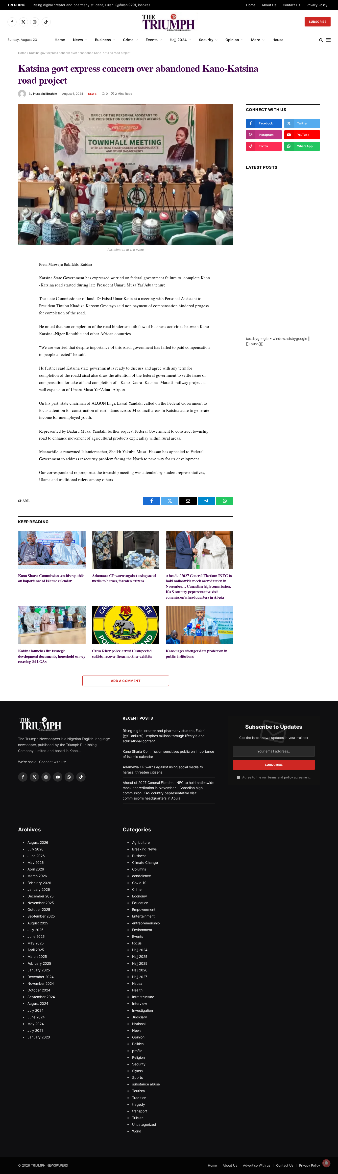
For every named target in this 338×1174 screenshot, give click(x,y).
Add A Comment (126, 681)
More (255, 40)
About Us (269, 5)
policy (288, 777)
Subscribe (317, 21)
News (78, 40)
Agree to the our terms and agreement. (276, 777)
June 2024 (36, 1017)
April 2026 (35, 869)
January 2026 (38, 889)
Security (206, 40)
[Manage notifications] (326, 1163)
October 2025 (38, 909)
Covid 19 (139, 883)
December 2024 (40, 977)
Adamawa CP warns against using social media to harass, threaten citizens (124, 578)
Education (140, 903)
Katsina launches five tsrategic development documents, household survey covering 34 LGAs (51, 656)
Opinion (232, 40)
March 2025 (37, 956)
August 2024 (37, 1003)
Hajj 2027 (139, 977)
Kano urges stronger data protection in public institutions (196, 653)
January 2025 (38, 970)
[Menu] (328, 40)
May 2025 (35, 943)
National (138, 1024)
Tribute (138, 1118)
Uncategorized (144, 1124)
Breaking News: (145, 849)
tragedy (138, 1104)
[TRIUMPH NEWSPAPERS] (169, 22)
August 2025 (37, 923)
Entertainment (143, 916)
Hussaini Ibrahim (45, 93)
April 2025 (35, 950)
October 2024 (38, 990)
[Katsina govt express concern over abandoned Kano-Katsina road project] (125, 174)
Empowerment (143, 909)
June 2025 (36, 936)
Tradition (139, 1098)
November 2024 (40, 983)
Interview (139, 1003)
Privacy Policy (317, 5)
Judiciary (139, 1017)
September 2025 (41, 916)
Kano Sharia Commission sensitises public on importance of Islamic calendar (51, 578)
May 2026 (35, 862)
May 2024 (35, 1024)
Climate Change (145, 862)
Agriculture (141, 842)
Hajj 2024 (178, 40)
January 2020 (38, 1037)
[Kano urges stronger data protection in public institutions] (199, 625)
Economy (139, 896)
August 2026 (37, 842)
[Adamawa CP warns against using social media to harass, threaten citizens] (126, 550)
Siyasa (137, 1071)
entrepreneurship (146, 923)
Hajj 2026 (139, 970)
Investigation (142, 1010)
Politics (138, 1044)
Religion (138, 1057)
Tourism (138, 1091)
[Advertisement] (283, 262)
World (136, 1131)
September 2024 (41, 997)
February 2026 (39, 883)
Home (250, 5)
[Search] (321, 40)
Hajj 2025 (139, 956)
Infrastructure (143, 997)
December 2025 (40, 896)
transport (139, 1111)
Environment (142, 930)
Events (152, 40)
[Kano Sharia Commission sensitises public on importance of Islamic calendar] (52, 550)
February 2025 (39, 963)
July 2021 (35, 1030)
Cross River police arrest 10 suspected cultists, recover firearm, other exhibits (122, 653)
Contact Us (291, 5)
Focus (137, 943)
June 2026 (36, 856)
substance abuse (146, 1084)
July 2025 (35, 930)
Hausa (277, 40)
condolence (141, 876)
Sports (137, 1077)
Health (137, 990)
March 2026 (37, 876)
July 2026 (35, 849)
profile (137, 1051)
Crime (128, 40)
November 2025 (40, 903)
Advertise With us (256, 1165)
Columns (139, 869)
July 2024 (35, 1010)
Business (103, 40)
